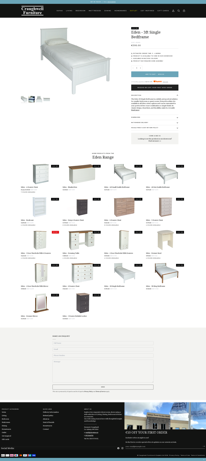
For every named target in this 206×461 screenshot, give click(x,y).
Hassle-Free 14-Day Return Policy (144, 127)
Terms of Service (101, 391)
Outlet (4, 432)
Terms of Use (185, 455)
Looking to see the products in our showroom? (155, 138)
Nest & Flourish (48, 422)
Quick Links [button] (47, 409)
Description (136, 95)
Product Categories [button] (10, 409)
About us (46, 419)
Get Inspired (6, 436)
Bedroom (5, 419)
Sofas (4, 412)
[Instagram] (122, 448)
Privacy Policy (88, 391)
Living (4, 416)
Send (103, 387)
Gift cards (5, 439)
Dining (4, 426)
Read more (135, 110)
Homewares (6, 429)
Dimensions (135, 117)
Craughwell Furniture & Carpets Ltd (151, 455)
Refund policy (48, 416)
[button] (59, 11)
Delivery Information (51, 412)
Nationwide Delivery (139, 122)
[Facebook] (118, 448)
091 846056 (111, 2)
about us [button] (88, 409)
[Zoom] (25, 91)
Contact (46, 429)
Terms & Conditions (198, 455)
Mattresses (6, 422)
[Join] (203, 446)
